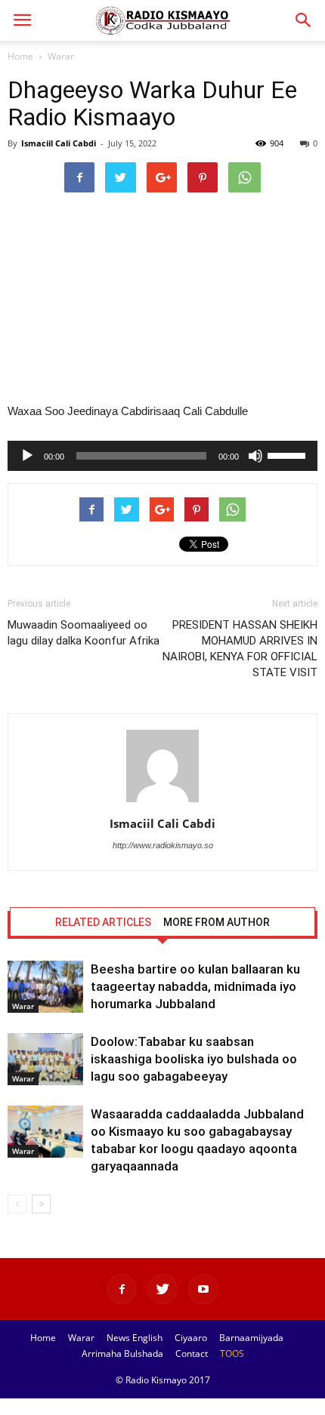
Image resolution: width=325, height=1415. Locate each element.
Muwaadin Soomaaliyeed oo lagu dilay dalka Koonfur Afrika (83, 633)
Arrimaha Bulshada (122, 1353)
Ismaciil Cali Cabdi (58, 143)
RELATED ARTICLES (103, 922)
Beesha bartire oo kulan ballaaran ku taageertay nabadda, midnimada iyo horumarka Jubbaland (195, 986)
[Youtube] (203, 1289)
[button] (304, 20)
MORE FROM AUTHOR (216, 922)
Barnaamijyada (251, 1337)
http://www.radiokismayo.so (163, 845)
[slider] (289, 454)
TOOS (232, 1353)
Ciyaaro (191, 1337)
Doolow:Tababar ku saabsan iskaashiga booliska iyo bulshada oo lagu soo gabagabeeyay (194, 1059)
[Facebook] (122, 1289)
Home (20, 56)
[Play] (27, 455)
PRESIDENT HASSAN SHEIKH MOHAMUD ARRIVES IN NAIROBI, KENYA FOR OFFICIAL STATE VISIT (239, 648)
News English (134, 1337)
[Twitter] (162, 1289)
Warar (61, 56)
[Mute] (255, 455)
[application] (162, 456)
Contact (191, 1353)
